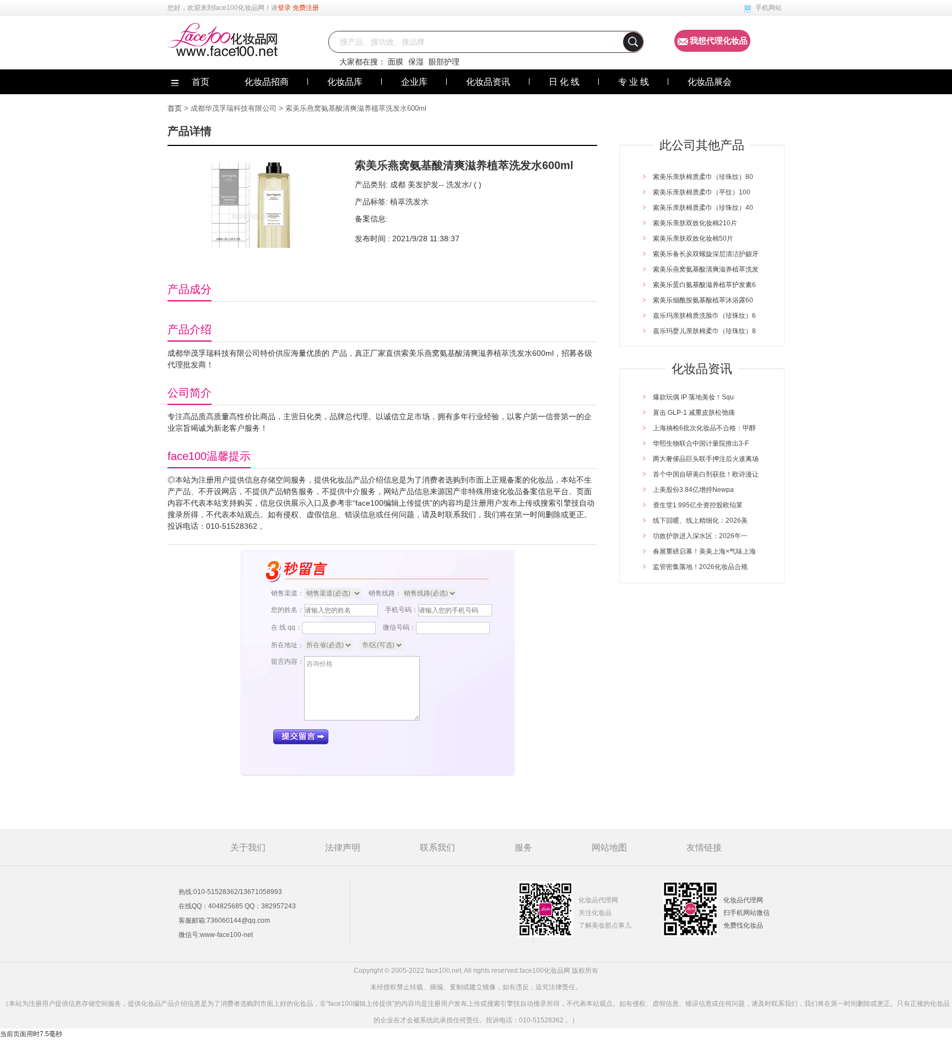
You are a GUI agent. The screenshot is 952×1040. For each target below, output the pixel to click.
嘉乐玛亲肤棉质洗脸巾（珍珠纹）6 (704, 315)
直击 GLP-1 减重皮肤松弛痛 (694, 412)
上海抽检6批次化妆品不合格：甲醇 (704, 428)
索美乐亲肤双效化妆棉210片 (695, 223)
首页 (174, 108)
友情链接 (704, 847)
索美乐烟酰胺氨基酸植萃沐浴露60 (703, 300)
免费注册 (306, 8)
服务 (523, 847)
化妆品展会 (710, 81)
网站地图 (609, 847)
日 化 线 (564, 81)
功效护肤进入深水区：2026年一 (700, 536)
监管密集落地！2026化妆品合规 (700, 567)
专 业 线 (633, 81)
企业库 (414, 81)
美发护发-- (424, 184)
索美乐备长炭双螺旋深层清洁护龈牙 (706, 254)
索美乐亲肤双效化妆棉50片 (693, 238)
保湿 (416, 61)
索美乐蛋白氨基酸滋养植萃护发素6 (704, 285)
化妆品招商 (267, 81)
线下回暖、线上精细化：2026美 (700, 520)
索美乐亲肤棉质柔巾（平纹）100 (701, 192)
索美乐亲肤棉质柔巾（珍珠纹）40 (703, 208)
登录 (284, 8)
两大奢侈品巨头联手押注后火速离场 (706, 459)
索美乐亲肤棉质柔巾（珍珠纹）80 (703, 177)
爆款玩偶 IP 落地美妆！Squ (693, 397)
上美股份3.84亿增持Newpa (693, 490)
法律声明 (342, 847)
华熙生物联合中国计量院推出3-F (701, 443)
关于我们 (248, 847)
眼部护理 (444, 61)
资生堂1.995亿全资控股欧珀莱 (698, 505)
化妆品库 (345, 81)
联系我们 (437, 847)
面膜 (395, 61)
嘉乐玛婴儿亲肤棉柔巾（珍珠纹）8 (704, 331)
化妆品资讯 (488, 81)
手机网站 (768, 8)
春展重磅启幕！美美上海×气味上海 (704, 551)
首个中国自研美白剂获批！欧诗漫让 (706, 474)
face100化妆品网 (239, 8)
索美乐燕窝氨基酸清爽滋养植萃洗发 (706, 269)
